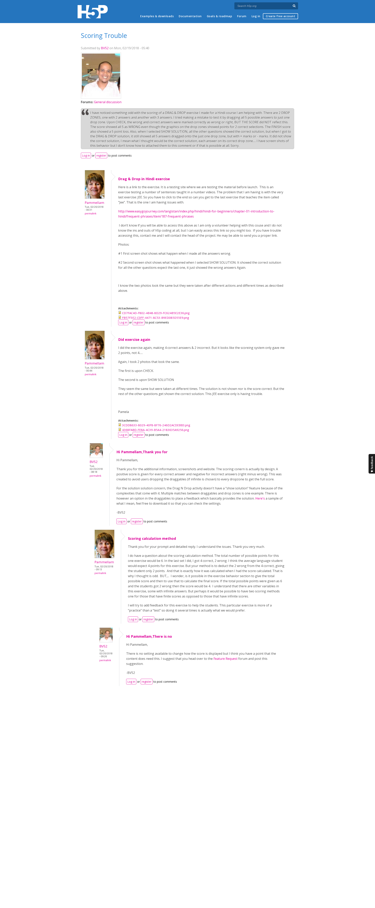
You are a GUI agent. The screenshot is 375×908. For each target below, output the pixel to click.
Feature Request (225, 658)
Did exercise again (134, 339)
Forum (241, 16)
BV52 (105, 48)
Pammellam (94, 202)
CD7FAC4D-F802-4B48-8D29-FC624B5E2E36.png (156, 313)
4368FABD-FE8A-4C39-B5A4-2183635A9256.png (155, 430)
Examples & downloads (157, 16)
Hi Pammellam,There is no (149, 636)
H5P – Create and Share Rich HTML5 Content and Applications (92, 11)
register (101, 155)
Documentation (190, 16)
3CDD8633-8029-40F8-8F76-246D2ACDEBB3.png (156, 425)
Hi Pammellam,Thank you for (142, 452)
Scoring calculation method (152, 538)
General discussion (107, 102)
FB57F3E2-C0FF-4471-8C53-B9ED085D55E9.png (155, 318)
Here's (260, 498)
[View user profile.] (101, 95)
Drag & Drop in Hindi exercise (144, 178)
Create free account (280, 16)
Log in (256, 16)
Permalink (90, 213)
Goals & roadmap (219, 16)
